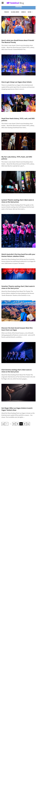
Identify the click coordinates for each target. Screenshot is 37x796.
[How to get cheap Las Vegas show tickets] (18, 64)
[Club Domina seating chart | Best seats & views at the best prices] (18, 352)
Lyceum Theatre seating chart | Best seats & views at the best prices (17, 201)
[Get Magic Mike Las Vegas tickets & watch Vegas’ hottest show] (18, 393)
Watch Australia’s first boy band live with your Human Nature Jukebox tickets (18, 255)
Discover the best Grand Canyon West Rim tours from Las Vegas (17, 329)
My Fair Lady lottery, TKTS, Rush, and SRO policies (16, 158)
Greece (23, 12)
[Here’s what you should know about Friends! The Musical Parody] (18, 25)
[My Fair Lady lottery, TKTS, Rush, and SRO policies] (18, 141)
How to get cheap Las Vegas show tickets (16, 82)
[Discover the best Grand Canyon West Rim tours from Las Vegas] (18, 310)
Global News (15, 12)
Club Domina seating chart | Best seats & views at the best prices (16, 370)
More (29, 12)
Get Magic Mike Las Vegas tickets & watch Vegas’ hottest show (16, 409)
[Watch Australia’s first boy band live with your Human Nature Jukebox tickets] (18, 231)
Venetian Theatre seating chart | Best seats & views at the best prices (18, 287)
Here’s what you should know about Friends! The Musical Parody (17, 41)
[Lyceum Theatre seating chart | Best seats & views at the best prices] (18, 182)
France (6, 12)
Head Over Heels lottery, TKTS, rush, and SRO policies (18, 119)
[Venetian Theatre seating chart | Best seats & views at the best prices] (18, 274)
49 (17, 424)
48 (14, 424)
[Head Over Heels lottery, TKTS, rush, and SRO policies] (18, 103)
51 (24, 424)
